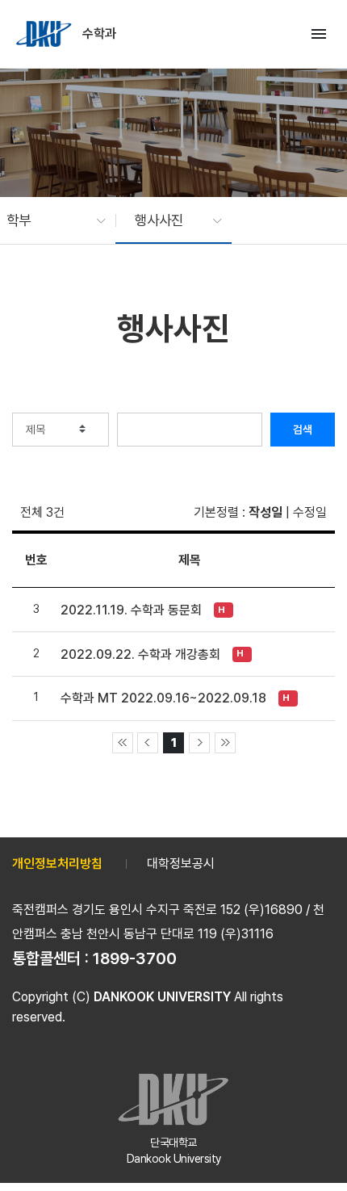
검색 (302, 429)
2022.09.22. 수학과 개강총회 (140, 654)
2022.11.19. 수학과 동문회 (131, 610)
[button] (48, 220)
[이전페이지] (147, 742)
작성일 (265, 512)
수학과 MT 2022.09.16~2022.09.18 (163, 698)
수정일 (310, 512)
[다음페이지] (199, 742)
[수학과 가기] (45, 34)
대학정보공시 (181, 863)
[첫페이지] (122, 742)
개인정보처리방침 (57, 863)
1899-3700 (135, 958)
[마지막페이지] (225, 742)
